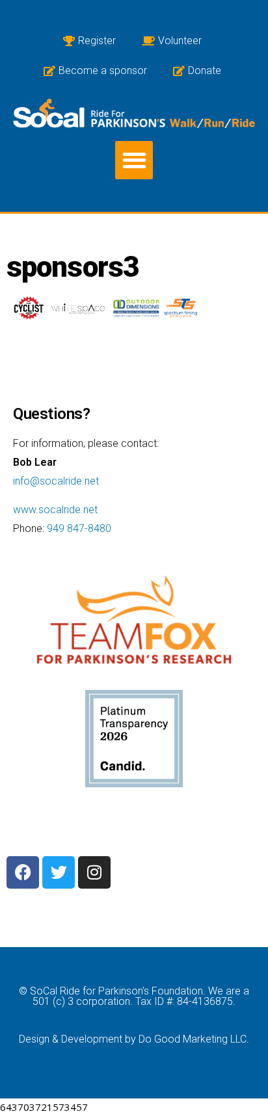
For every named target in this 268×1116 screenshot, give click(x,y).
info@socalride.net (56, 481)
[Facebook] (23, 872)
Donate (204, 70)
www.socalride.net (55, 509)
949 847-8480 (79, 528)
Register (97, 40)
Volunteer (180, 40)
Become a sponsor (103, 70)
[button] (134, 160)
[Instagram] (94, 872)
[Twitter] (58, 872)
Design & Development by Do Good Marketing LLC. (134, 1039)
